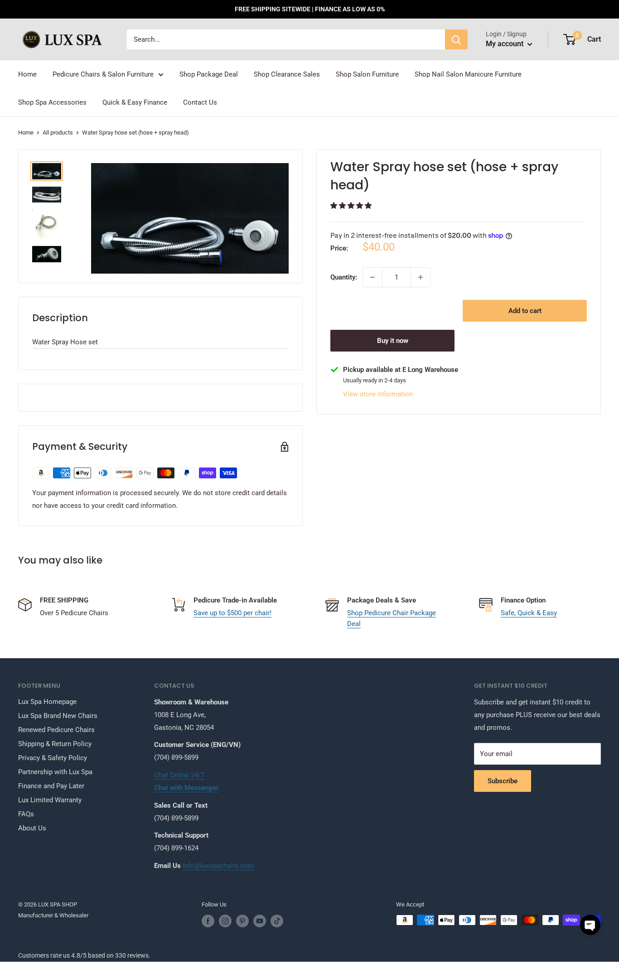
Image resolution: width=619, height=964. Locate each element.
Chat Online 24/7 (179, 775)
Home (27, 74)
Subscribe (502, 781)
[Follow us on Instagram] (225, 921)
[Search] (456, 39)
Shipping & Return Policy (55, 744)
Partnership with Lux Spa (55, 772)
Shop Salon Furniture (367, 74)
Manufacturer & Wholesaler (53, 915)
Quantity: (343, 277)
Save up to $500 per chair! (232, 613)
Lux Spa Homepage (47, 702)
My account (505, 43)
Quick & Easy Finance (134, 102)
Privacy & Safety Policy (52, 758)
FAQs (26, 814)
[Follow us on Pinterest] (242, 921)
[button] (351, 206)
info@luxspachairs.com (218, 866)
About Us (32, 828)
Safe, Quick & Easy (529, 613)
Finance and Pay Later (51, 786)
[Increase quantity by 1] (420, 277)
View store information (378, 394)
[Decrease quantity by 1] (372, 277)
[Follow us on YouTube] (259, 921)
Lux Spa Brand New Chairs (57, 716)
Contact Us (200, 102)
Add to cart (525, 311)
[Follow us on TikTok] (277, 921)
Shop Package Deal (208, 74)
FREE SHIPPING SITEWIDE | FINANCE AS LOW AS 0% (310, 9)
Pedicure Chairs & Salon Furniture (103, 74)
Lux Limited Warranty (50, 800)
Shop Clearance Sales (287, 74)
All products (58, 132)
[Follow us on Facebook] (208, 921)
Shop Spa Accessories (52, 102)
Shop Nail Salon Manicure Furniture (468, 74)
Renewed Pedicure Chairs (56, 730)
